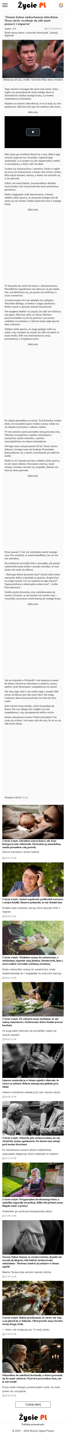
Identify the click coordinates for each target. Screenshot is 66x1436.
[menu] (5, 5)
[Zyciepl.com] (32, 5)
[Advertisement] (33, 247)
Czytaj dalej (33, 1404)
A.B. (14, 29)
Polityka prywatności (33, 1424)
